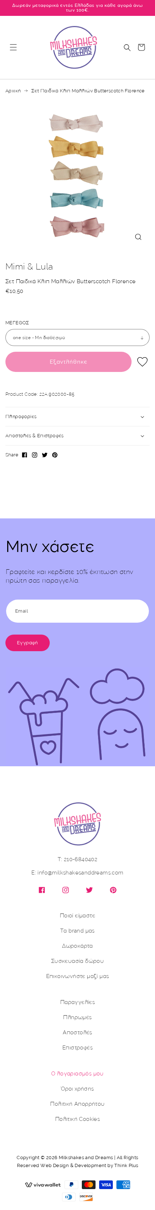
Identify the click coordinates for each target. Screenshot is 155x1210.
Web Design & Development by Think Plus (89, 1165)
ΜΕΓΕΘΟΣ (17, 323)
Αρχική (13, 91)
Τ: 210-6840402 (78, 859)
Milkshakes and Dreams (86, 1157)
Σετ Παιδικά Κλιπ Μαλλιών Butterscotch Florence (88, 91)
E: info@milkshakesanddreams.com (77, 872)
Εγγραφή (27, 642)
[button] (13, 47)
